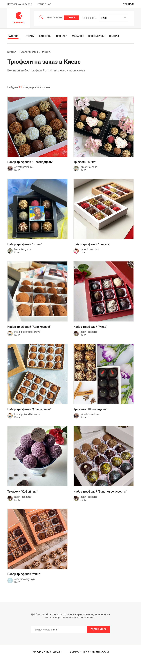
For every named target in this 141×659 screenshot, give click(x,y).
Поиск (71, 17)
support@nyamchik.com (89, 651)
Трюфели (46, 52)
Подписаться (98, 629)
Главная (11, 52)
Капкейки (45, 36)
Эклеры (114, 36)
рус (131, 4)
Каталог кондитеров (19, 4)
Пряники (61, 36)
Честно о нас (43, 4)
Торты (30, 36)
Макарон (78, 36)
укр (125, 4)
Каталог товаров (29, 52)
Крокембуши (96, 36)
